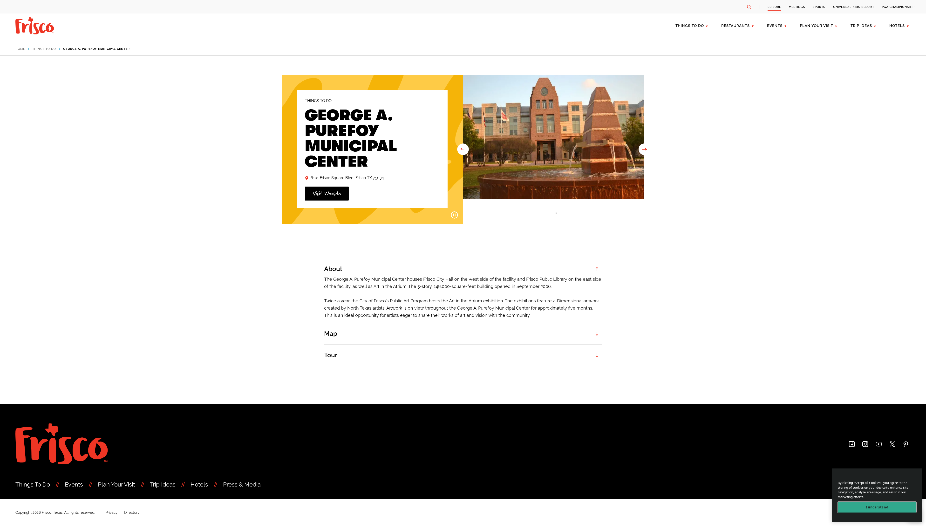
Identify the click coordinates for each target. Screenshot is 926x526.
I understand (877, 507)
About (333, 269)
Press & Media (242, 484)
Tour (330, 355)
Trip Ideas (861, 26)
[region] (877, 495)
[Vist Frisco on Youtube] (879, 444)
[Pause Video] (454, 215)
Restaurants (735, 26)
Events (775, 26)
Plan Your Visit (816, 26)
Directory (131, 512)
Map (330, 333)
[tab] (551, 213)
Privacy (111, 512)
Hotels (897, 26)
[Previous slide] (463, 149)
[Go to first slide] (644, 149)
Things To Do (32, 484)
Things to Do (689, 26)
